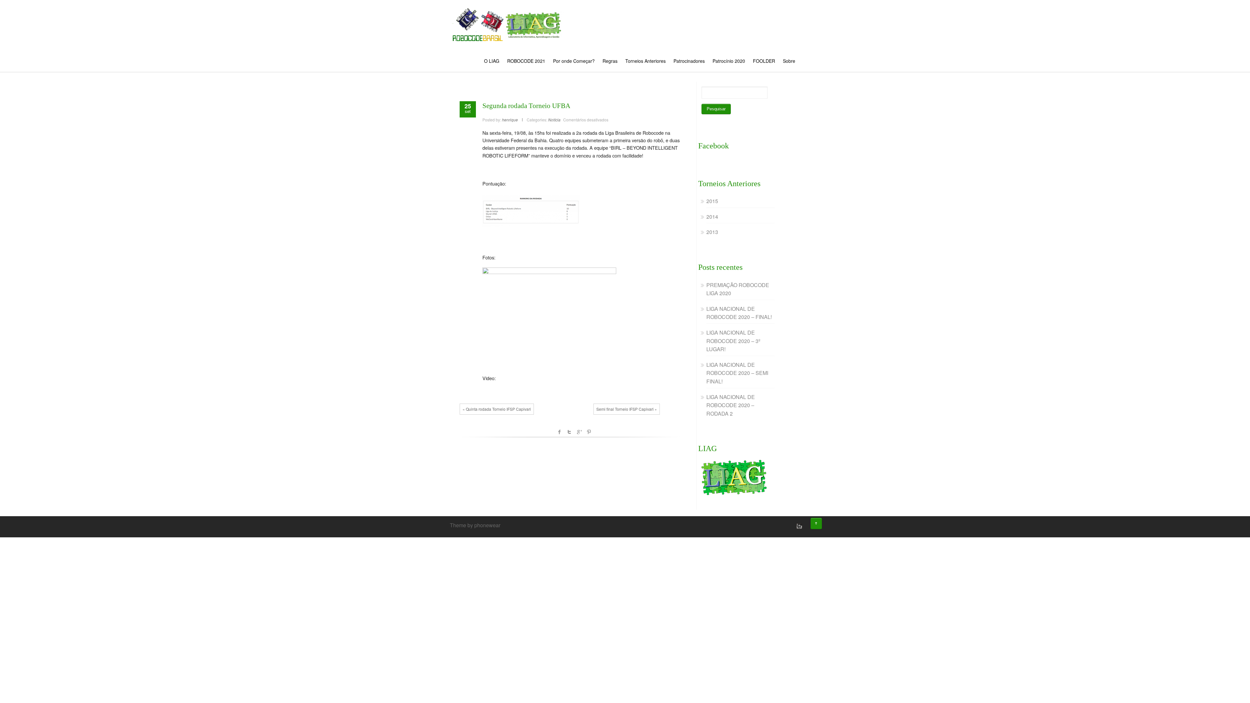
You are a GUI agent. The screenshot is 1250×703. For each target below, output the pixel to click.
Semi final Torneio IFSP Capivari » (626, 409)
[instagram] (798, 526)
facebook (559, 432)
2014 (712, 216)
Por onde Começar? (574, 61)
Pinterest (589, 432)
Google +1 (579, 432)
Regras (610, 61)
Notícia (554, 119)
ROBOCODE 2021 (526, 61)
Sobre (789, 61)
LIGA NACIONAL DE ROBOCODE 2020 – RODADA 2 (730, 405)
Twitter (569, 432)
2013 (712, 232)
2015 (712, 201)
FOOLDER (764, 61)
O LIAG (491, 61)
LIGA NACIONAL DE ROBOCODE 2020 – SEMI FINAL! (737, 373)
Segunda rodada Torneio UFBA (526, 106)
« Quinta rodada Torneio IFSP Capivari (497, 409)
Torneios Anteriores (645, 61)
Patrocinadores (689, 61)
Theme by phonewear (475, 525)
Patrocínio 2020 (729, 61)
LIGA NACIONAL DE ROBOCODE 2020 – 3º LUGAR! (733, 341)
